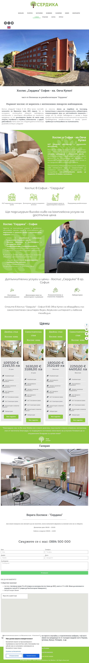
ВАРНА (53, 17)
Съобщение (4, 561)
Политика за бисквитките (13, 651)
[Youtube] (12, 23)
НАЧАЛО (21, 13)
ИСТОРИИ (39, 13)
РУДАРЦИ (45, 17)
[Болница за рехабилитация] (86, 324)
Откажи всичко (14, 655)
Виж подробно (11, 416)
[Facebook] (5, 23)
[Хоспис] (86, 334)
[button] (3, 477)
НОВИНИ (49, 13)
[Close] (40, 636)
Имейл (3, 555)
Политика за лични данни (44, 656)
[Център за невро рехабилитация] (86, 338)
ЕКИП (67, 13)
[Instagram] (8, 23)
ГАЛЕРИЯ (58, 13)
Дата (46, 555)
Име (2, 549)
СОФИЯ (37, 17)
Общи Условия (44, 648)
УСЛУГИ (30, 13)
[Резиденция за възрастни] (86, 329)
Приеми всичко (31, 655)
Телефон (47, 549)
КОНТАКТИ (76, 13)
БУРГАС (61, 17)
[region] (22, 648)
